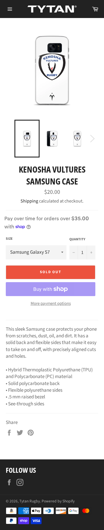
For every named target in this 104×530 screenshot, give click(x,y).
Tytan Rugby (29, 501)
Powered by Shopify (58, 501)
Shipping (29, 201)
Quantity (77, 239)
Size (9, 239)
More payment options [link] (51, 304)
